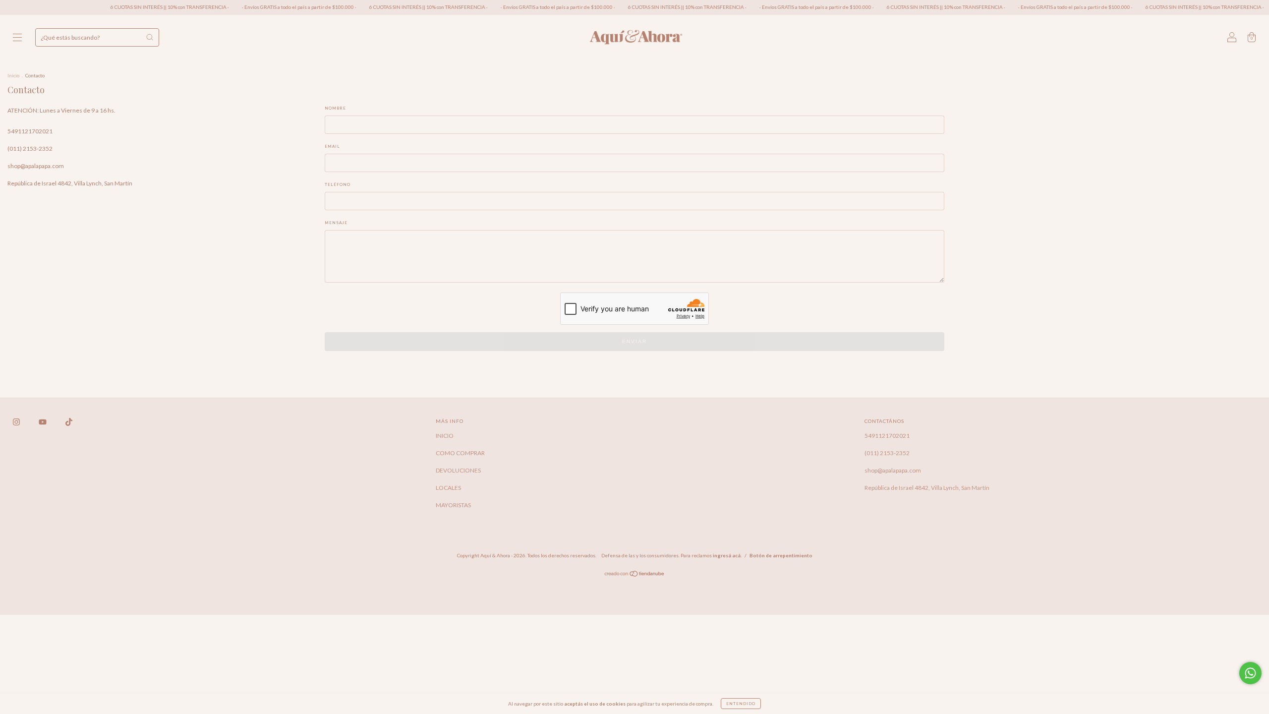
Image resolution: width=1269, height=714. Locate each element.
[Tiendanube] (635, 575)
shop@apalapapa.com (35, 166)
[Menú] (17, 38)
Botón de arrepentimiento (781, 555)
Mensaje (336, 222)
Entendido (740, 703)
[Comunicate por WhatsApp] (1250, 673)
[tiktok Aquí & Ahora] (69, 421)
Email (332, 146)
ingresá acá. (727, 555)
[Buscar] (149, 37)
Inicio (13, 75)
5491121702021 (30, 131)
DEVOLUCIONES (458, 470)
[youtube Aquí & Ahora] (43, 421)
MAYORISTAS (453, 505)
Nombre (335, 108)
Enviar (634, 341)
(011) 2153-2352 (30, 148)
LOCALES (448, 487)
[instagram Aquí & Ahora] (16, 421)
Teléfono (337, 184)
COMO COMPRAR (460, 453)
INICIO (445, 435)
